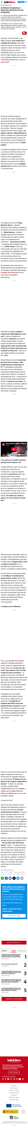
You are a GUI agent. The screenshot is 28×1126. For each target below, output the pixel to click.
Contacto (14, 1085)
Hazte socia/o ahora (14, 915)
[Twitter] (11, 1079)
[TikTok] (23, 1079)
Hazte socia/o (14, 1072)
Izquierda (3, 874)
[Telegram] (14, 1079)
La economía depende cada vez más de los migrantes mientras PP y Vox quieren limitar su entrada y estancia (11, 989)
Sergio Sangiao (5, 958)
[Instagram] (17, 1079)
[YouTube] (20, 1079)
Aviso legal (14, 1095)
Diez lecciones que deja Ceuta (9, 964)
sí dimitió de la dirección (10, 272)
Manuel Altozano (5, 975)
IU (6, 872)
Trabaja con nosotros (14, 1090)
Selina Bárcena (5, 992)
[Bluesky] (8, 1079)
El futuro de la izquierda (19, 874)
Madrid (10, 872)
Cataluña (10, 793)
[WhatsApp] (3, 1079)
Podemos (9, 874)
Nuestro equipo (14, 1088)
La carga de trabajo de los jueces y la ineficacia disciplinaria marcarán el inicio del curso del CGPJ (11, 972)
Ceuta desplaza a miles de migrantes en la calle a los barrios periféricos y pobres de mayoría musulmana (11, 981)
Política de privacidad (14, 1097)
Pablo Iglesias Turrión (19, 872)
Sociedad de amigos (14, 1092)
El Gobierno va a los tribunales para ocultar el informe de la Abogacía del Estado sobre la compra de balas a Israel (11, 956)
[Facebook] (5, 1079)
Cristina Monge (5, 966)
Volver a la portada (14, 999)
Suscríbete (21, 1)
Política (2, 872)
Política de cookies (14, 1099)
